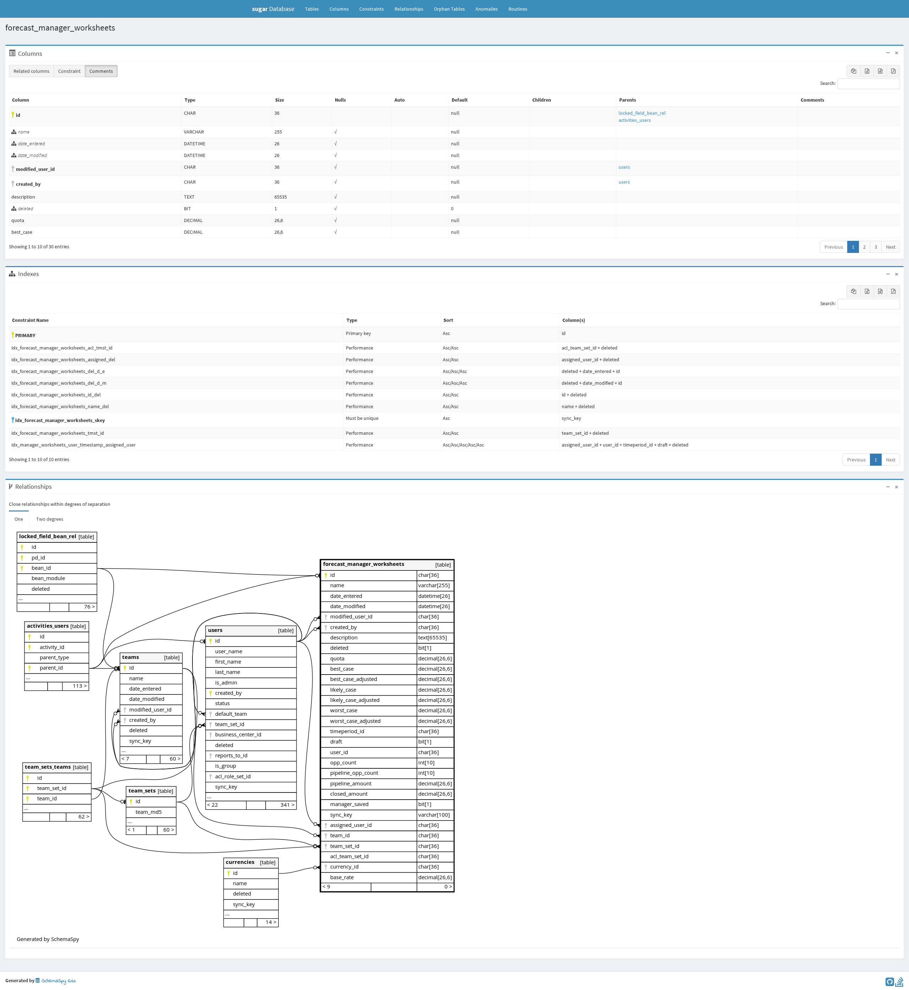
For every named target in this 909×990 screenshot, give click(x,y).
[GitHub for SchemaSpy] (890, 983)
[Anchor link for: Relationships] (55, 486)
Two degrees (49, 519)
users (624, 167)
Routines (517, 9)
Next (891, 247)
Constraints (371, 9)
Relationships (408, 9)
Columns (339, 9)
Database (273, 9)
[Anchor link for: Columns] (46, 53)
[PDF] (893, 71)
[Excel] (867, 71)
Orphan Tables (449, 9)
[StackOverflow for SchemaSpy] (899, 983)
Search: (827, 83)
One (19, 519)
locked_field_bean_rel (642, 113)
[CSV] (880, 71)
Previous (833, 247)
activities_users (635, 120)
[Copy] (854, 71)
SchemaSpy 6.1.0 (58, 981)
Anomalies (486, 9)
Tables (314, 8)
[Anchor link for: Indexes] (43, 273)
